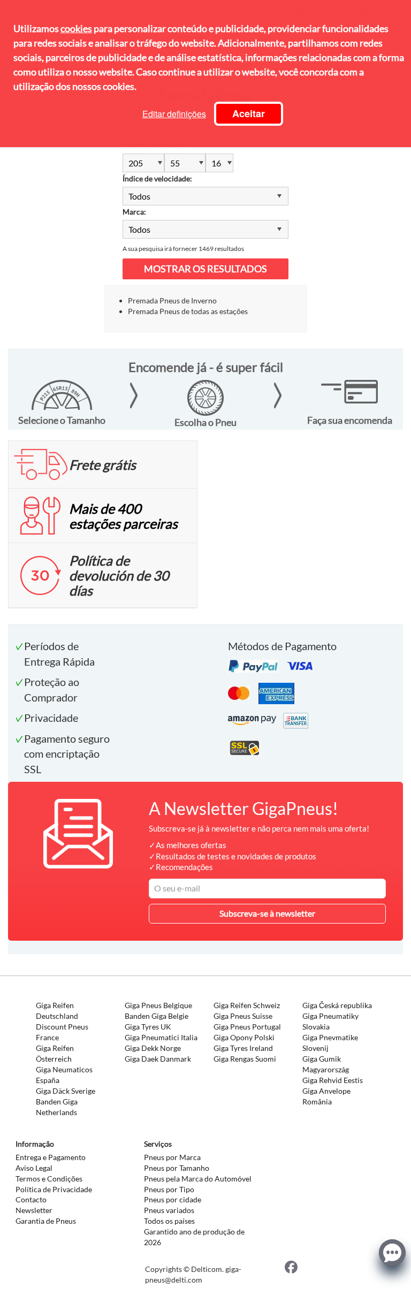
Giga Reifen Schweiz (247, 1005)
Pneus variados (169, 1210)
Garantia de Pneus (46, 1220)
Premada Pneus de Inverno (172, 300)
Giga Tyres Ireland (243, 1048)
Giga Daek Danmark (158, 1058)
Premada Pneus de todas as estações (188, 311)
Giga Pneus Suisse (243, 1015)
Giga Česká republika (337, 1005)
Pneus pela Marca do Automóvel (198, 1178)
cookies (76, 28)
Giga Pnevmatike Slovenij (330, 1043)
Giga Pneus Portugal (247, 1026)
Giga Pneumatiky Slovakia (330, 1021)
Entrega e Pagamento (51, 1157)
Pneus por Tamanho (176, 1167)
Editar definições (174, 114)
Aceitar (248, 113)
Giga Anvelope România (326, 1096)
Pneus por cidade (172, 1199)
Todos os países (169, 1220)
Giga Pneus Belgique (158, 1005)
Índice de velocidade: (157, 178)
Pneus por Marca (172, 1157)
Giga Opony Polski (244, 1037)
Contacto (31, 1199)
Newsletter (34, 1210)
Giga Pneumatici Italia (161, 1037)
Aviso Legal (34, 1167)
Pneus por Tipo (169, 1189)
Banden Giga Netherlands (57, 1107)
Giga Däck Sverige (65, 1090)
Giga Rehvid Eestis (332, 1080)
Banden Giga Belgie (156, 1015)
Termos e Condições (49, 1178)
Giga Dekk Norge (153, 1048)
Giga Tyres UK (148, 1026)
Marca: (134, 211)
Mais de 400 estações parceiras (123, 515)
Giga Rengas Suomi (245, 1058)
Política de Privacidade (54, 1189)
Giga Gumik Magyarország (325, 1064)
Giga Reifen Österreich (55, 1053)
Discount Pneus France (62, 1032)
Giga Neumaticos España (64, 1075)
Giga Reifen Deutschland (57, 1010)
